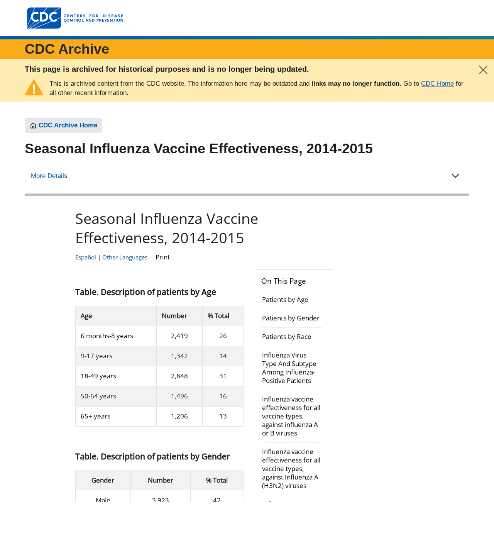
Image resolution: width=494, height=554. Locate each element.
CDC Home (437, 83)
